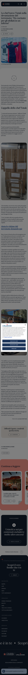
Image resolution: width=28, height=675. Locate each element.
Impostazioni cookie (14, 341)
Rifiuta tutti (14, 348)
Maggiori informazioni (8, 337)
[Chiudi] (25, 324)
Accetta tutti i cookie (14, 344)
